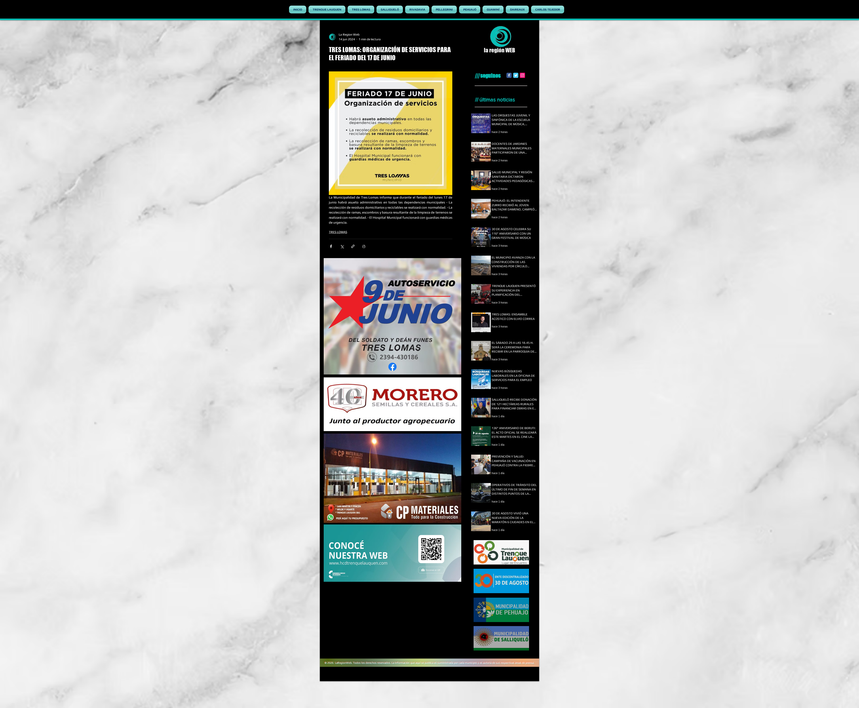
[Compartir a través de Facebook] (331, 246)
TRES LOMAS (338, 232)
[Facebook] (509, 75)
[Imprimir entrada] (364, 246)
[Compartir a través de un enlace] (353, 246)
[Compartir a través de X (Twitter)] (342, 246)
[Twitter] (515, 75)
